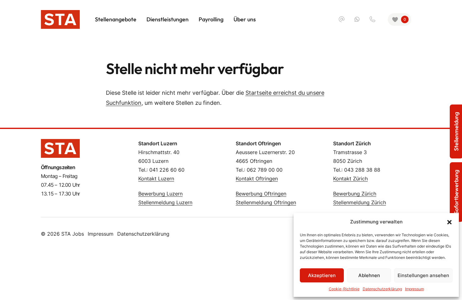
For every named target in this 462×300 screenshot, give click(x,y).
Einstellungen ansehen (423, 275)
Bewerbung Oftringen (261, 193)
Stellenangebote (115, 19)
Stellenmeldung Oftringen (266, 202)
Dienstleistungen (167, 19)
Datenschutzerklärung (382, 289)
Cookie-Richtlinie (344, 289)
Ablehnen (369, 275)
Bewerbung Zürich (354, 193)
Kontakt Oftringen (257, 178)
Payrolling (211, 19)
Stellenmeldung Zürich (359, 202)
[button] (449, 222)
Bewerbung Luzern (160, 193)
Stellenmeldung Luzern (165, 202)
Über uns (245, 19)
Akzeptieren (322, 275)
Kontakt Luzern (156, 178)
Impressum (414, 289)
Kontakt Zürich (350, 178)
